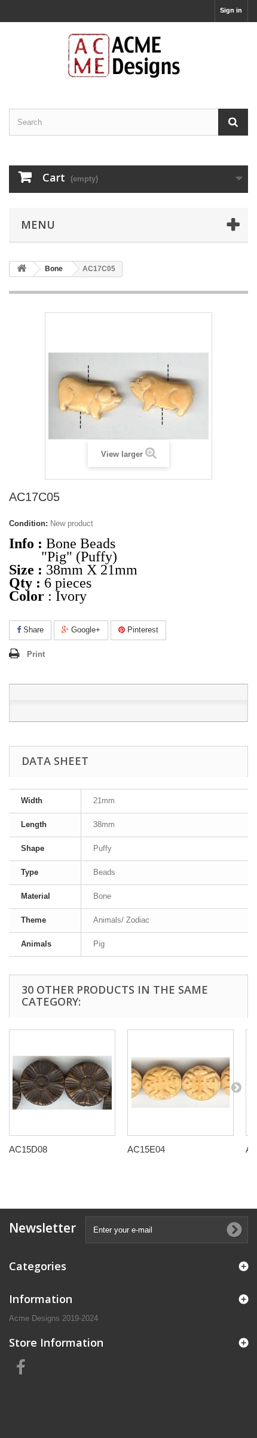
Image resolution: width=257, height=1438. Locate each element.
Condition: (28, 523)
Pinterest (141, 629)
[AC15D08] (62, 1083)
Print (36, 654)
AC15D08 (28, 1149)
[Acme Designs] (128, 55)
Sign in (231, 10)
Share (32, 629)
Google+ (84, 629)
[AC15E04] (180, 1083)
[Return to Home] (21, 269)
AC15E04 (146, 1149)
